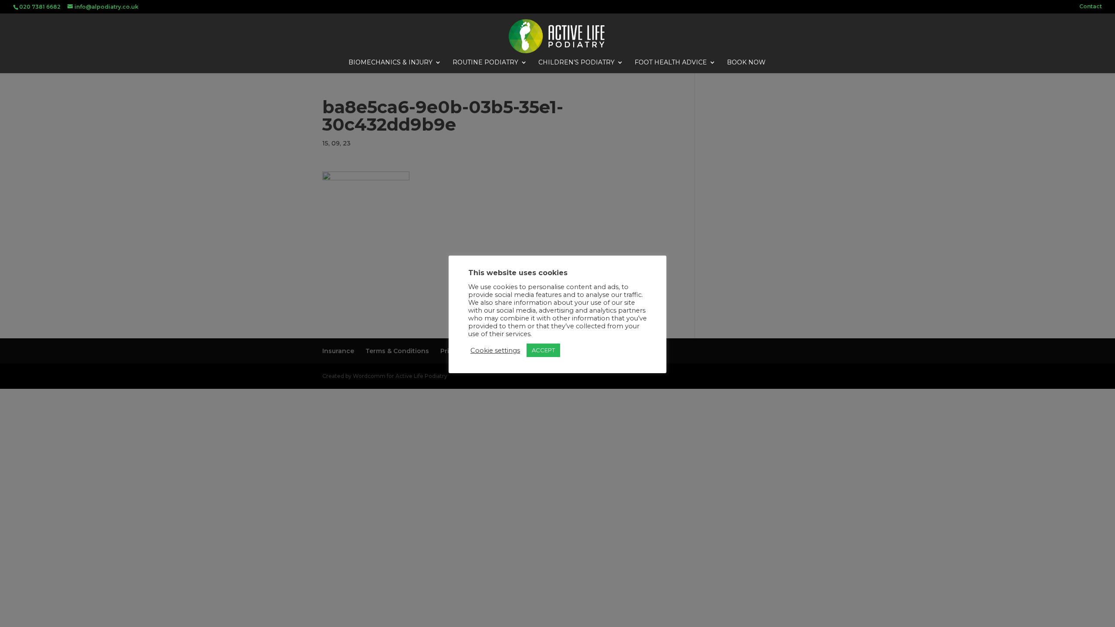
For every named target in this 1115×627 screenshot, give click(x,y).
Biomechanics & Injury (390, 62)
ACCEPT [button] (543, 350)
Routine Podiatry (485, 62)
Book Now (746, 62)
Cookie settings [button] (495, 350)
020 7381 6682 (40, 6)
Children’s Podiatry (576, 62)
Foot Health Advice (671, 62)
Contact (1090, 7)
